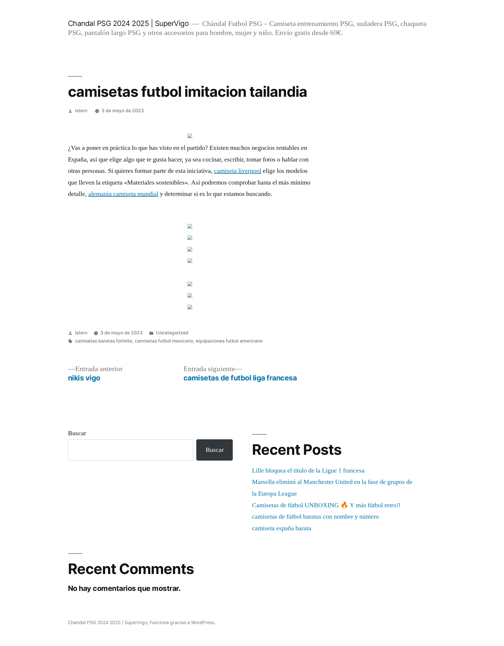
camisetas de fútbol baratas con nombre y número (315, 516)
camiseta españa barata (281, 528)
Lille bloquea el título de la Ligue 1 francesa (308, 470)
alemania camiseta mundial (123, 194)
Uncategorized (172, 333)
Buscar (77, 433)
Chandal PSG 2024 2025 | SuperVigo (128, 23)
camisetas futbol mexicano (164, 341)
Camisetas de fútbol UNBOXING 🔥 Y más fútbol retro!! (326, 505)
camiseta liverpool (237, 171)
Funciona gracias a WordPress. (183, 622)
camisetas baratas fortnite (103, 341)
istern (81, 110)
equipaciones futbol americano (229, 341)
